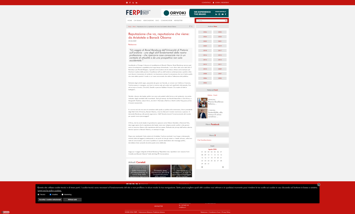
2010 (205, 69)
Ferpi (129, 26)
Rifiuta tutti (72, 200)
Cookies (5, 212)
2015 (220, 55)
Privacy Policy (226, 212)
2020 (205, 46)
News (134, 26)
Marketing (67, 194)
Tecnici (42, 194)
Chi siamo (137, 20)
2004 (205, 83)
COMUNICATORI (166, 20)
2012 (205, 64)
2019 (220, 46)
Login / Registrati (222, 2)
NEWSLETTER (178, 20)
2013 (220, 60)
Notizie (210, 95)
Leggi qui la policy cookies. (50, 190)
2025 (220, 32)
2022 (205, 41)
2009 (220, 69)
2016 (205, 55)
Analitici (55, 194)
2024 (205, 37)
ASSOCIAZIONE (148, 20)
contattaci (206, 2)
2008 (205, 73)
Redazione (204, 212)
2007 (220, 73)
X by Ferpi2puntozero (204, 140)
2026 (205, 32)
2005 (220, 78)
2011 (220, 64)
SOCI (157, 20)
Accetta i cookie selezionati (50, 200)
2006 (205, 78)
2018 (205, 50)
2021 (220, 41)
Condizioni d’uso (214, 212)
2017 (220, 50)
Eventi (215, 95)
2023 (220, 37)
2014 (205, 60)
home (130, 20)
